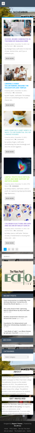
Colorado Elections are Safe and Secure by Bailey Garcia (18, 225)
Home (6, 429)
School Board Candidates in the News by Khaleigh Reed (18, 40)
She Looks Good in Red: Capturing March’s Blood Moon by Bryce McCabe (16, 309)
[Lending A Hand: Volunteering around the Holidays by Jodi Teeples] (17, 72)
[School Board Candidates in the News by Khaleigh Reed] (17, 28)
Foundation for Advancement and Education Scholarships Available (15, 324)
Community (8, 93)
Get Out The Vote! (24, 429)
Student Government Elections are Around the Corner (15, 317)
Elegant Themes (17, 423)
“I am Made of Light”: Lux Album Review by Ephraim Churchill (17, 332)
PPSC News (13, 429)
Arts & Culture (8, 431)
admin (12, 44)
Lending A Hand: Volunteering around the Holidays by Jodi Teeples (16, 86)
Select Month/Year (9, 346)
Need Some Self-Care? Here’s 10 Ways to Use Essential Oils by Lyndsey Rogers (18, 132)
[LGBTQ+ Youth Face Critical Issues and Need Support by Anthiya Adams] (17, 166)
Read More (10, 58)
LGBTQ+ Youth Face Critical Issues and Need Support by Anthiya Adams (17, 179)
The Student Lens (19, 431)
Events (29, 431)
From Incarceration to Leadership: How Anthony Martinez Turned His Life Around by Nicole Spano (17, 302)
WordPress (17, 426)
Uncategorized (9, 139)
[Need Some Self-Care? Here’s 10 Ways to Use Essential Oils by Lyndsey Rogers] (17, 119)
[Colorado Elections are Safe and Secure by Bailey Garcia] (17, 212)
